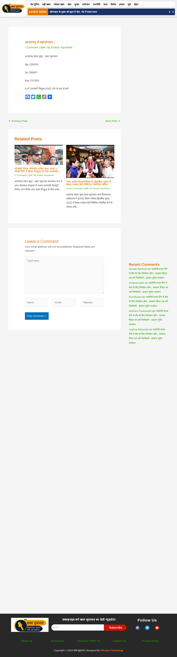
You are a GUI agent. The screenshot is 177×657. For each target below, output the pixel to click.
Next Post (113, 121)
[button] (173, 12)
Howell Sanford (138, 268)
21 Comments (21, 175)
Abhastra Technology (111, 650)
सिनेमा (113, 4)
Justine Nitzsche (138, 329)
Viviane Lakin (136, 282)
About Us (26, 641)
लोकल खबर (59, 4)
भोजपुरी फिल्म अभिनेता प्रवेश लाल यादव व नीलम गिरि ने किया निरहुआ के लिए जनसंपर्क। (37, 170)
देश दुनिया (34, 4)
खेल (69, 4)
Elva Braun (135, 296)
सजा (105, 4)
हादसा (121, 4)
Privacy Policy (150, 641)
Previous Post (18, 121)
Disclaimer (57, 641)
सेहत (136, 4)
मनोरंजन (86, 4)
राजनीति (96, 4)
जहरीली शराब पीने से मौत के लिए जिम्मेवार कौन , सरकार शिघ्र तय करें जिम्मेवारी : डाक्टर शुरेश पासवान (148, 273)
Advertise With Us (88, 641)
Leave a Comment (74, 188)
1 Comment (31, 47)
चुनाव (76, 4)
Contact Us (119, 641)
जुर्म (129, 4)
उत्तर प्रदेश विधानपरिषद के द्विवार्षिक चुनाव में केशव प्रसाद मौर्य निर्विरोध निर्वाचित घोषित (88, 183)
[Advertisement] (149, 136)
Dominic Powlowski (140, 311)
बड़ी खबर (46, 4)
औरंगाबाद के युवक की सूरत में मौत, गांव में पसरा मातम (73, 11)
